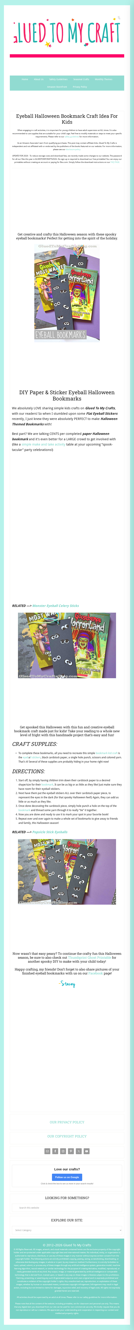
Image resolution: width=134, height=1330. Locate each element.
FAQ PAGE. (115, 162)
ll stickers (35, 757)
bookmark (47, 784)
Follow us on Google (67, 1177)
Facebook (95, 973)
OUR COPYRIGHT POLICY (67, 1136)
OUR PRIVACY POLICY (67, 1122)
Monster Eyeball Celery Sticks (55, 606)
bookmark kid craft (106, 753)
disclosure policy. (73, 149)
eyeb (26, 757)
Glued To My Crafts (67, 32)
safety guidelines (72, 137)
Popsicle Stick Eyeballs (49, 832)
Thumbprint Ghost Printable (89, 957)
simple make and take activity (43, 444)
